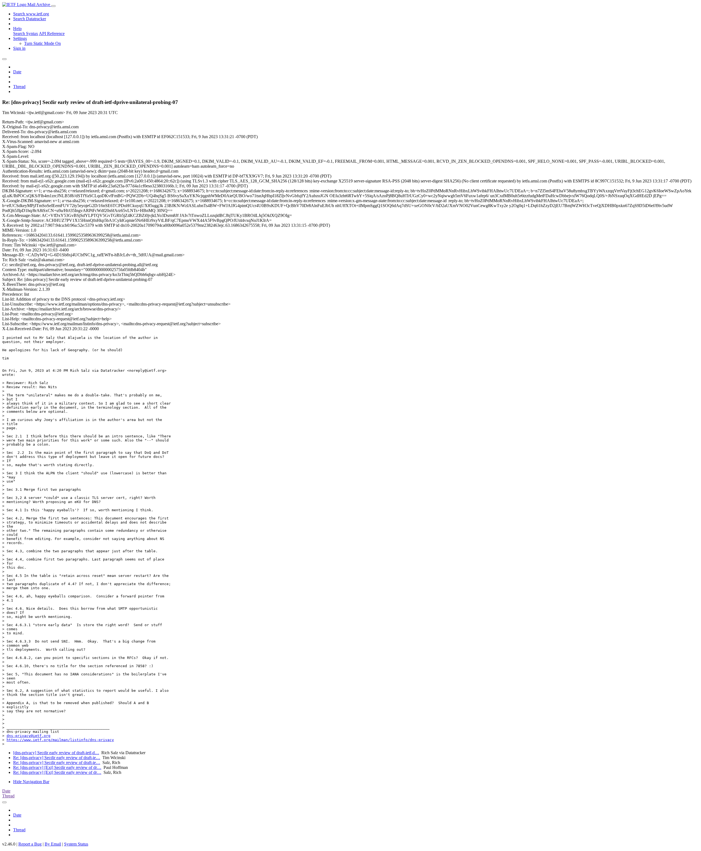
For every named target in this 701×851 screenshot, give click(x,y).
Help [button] (17, 28)
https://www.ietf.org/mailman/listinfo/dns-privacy (60, 740)
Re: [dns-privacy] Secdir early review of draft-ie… (56, 757)
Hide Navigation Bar (31, 781)
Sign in (19, 48)
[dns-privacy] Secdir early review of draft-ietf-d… (56, 752)
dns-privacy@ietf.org (28, 736)
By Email (53, 844)
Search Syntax (25, 33)
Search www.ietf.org (31, 13)
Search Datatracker (29, 18)
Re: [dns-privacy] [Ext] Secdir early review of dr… (57, 767)
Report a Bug (30, 844)
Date (17, 71)
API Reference (52, 33)
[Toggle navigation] (53, 6)
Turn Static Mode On (42, 43)
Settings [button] (20, 38)
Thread (19, 86)
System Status (76, 844)
